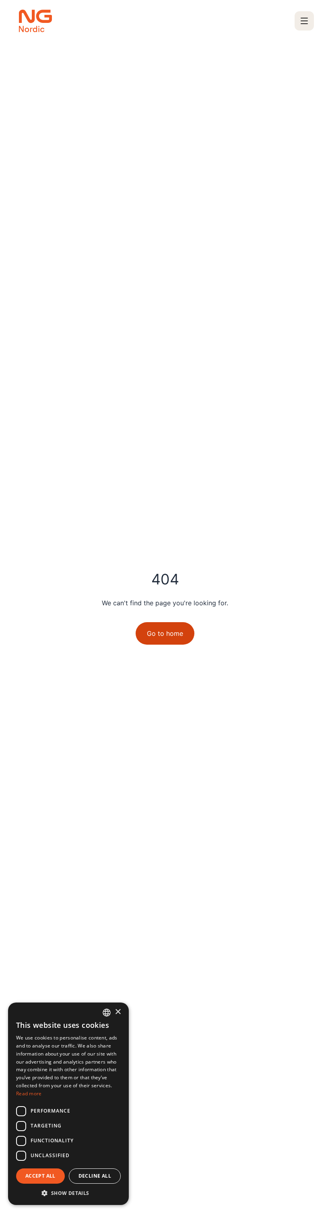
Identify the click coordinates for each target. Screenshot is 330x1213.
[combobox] (107, 1013)
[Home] (35, 21)
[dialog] (68, 1104)
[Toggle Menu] (304, 21)
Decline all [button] (94, 1175)
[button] (68, 1193)
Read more (29, 1093)
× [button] (118, 1012)
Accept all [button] (40, 1175)
